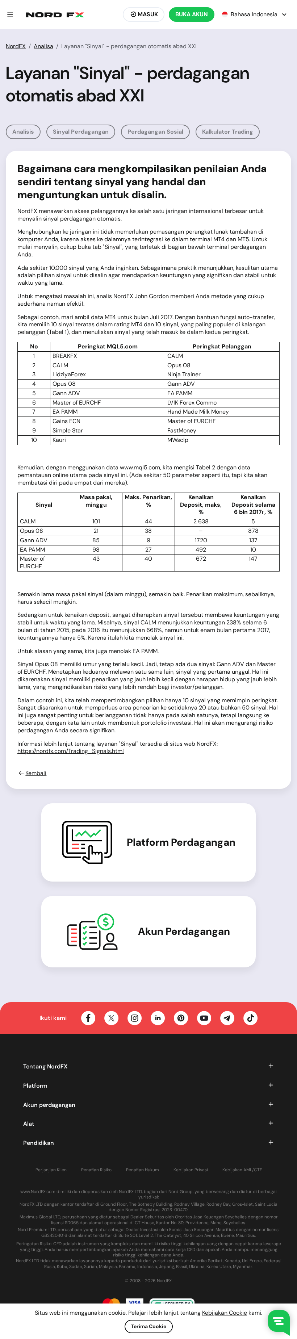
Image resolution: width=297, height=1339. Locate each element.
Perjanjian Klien (51, 1170)
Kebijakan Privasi (190, 1170)
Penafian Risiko (96, 1170)
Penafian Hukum (142, 1170)
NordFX (16, 46)
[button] (10, 14)
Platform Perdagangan (181, 842)
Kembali (35, 773)
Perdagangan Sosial (155, 131)
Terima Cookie (148, 1326)
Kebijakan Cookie (224, 1313)
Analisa (43, 46)
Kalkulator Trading (227, 131)
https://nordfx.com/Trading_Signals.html (70, 751)
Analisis (23, 131)
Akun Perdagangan (184, 931)
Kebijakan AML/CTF (242, 1170)
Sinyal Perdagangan (81, 131)
